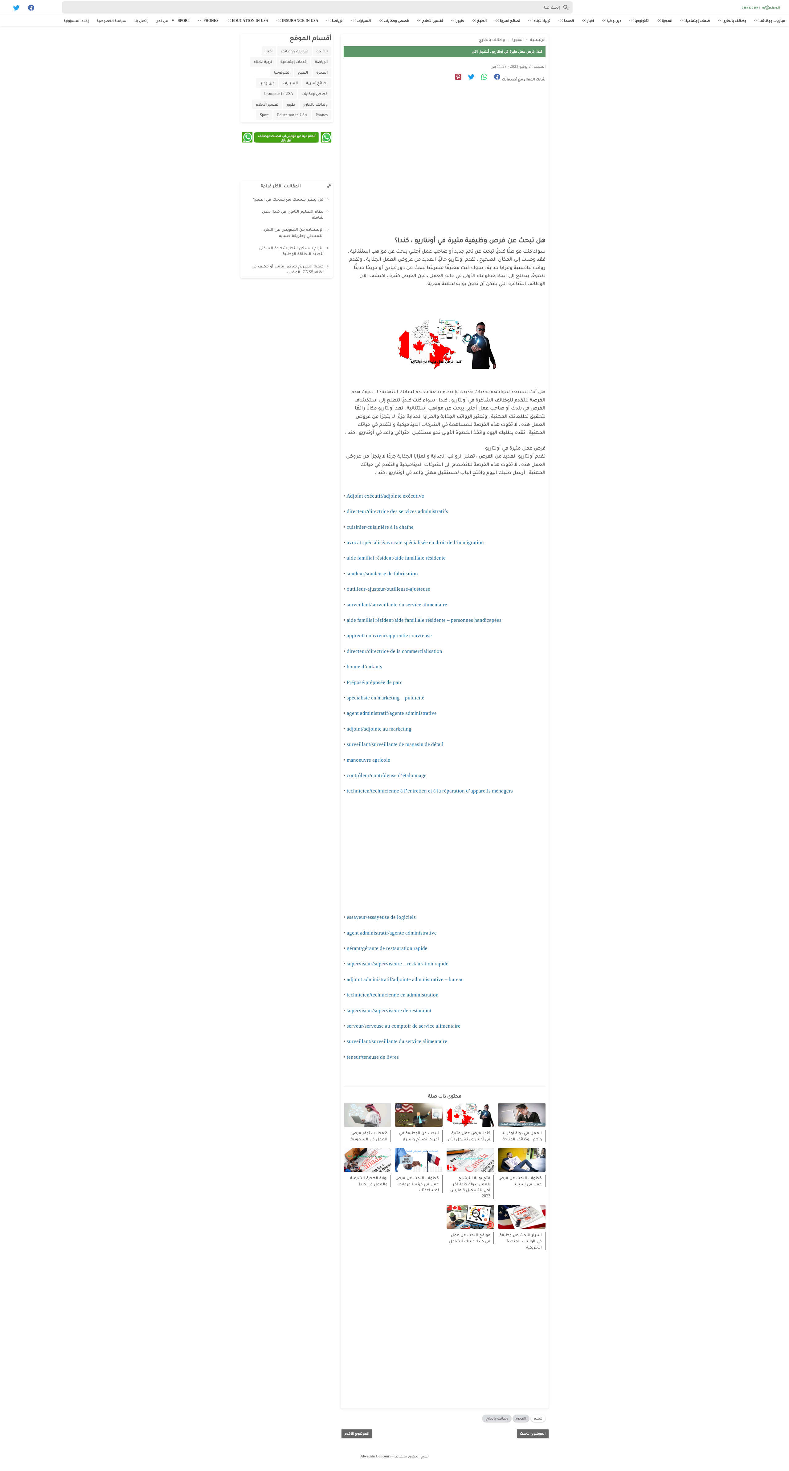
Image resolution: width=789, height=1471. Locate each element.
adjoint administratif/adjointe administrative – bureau (405, 979)
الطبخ (303, 72)
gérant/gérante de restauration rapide (387, 948)
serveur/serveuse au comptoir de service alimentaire (403, 1026)
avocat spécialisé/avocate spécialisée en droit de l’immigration (415, 542)
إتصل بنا (141, 20)
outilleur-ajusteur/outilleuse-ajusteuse (388, 589)
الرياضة (321, 61)
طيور (291, 104)
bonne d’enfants (364, 667)
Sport (264, 114)
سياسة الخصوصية (111, 20)
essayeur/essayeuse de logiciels (381, 917)
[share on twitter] (469, 78)
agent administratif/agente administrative (392, 713)
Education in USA (292, 114)
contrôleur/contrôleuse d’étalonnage (387, 775)
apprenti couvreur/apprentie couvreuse (389, 635)
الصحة (322, 51)
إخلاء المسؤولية (76, 20)
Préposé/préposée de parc (375, 682)
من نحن (162, 20)
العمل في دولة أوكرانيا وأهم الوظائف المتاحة (521, 1136)
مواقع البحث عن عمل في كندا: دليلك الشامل (469, 1238)
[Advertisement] (441, 143)
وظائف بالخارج (496, 1418)
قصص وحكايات (314, 93)
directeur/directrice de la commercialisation (394, 651)
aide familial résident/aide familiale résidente (396, 558)
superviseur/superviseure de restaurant (389, 1010)
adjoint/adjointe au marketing (379, 729)
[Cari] (4, 9)
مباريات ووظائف (294, 51)
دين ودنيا (267, 82)
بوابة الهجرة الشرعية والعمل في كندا (368, 1181)
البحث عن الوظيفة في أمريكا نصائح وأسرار (419, 1136)
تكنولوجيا (281, 72)
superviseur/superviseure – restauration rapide (397, 964)
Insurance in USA (278, 93)
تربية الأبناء (263, 61)
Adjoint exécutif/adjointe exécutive (385, 496)
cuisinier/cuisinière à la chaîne (380, 527)
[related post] (522, 1115)
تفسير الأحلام (267, 104)
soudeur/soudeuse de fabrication (382, 574)
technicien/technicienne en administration (393, 995)
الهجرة (521, 1418)
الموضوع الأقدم (357, 1433)
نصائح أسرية (317, 82)
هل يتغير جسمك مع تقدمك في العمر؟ (288, 199)
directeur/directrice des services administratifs (397, 511)
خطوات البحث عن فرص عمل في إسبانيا (520, 1181)
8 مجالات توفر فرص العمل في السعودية (369, 1136)
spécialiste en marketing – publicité (385, 698)
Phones (322, 114)
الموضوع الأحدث (533, 1433)
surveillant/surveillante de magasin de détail (395, 744)
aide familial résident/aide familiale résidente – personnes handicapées (424, 620)
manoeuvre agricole (368, 760)
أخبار (268, 51)
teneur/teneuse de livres (373, 1057)
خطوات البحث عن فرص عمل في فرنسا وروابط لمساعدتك (417, 1184)
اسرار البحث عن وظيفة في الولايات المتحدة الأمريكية (521, 1241)
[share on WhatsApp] (482, 78)
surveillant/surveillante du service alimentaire (397, 605)
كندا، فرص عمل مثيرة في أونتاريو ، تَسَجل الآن (469, 1136)
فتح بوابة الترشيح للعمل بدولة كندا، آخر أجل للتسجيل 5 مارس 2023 (470, 1187)
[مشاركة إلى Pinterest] (456, 78)
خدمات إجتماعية (293, 61)
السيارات (290, 82)
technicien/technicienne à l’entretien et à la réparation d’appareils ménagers (430, 791)
